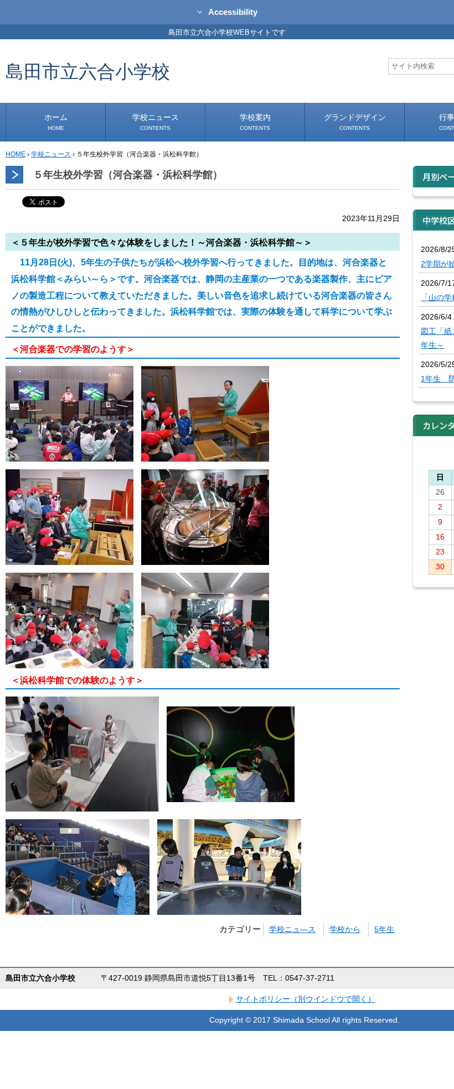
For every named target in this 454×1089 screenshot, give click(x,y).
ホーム (56, 122)
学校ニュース (155, 122)
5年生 (384, 929)
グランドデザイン (355, 122)
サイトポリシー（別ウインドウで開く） (305, 998)
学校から (344, 929)
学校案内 (255, 122)
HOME (15, 154)
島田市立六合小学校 (88, 71)
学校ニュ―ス (292, 929)
